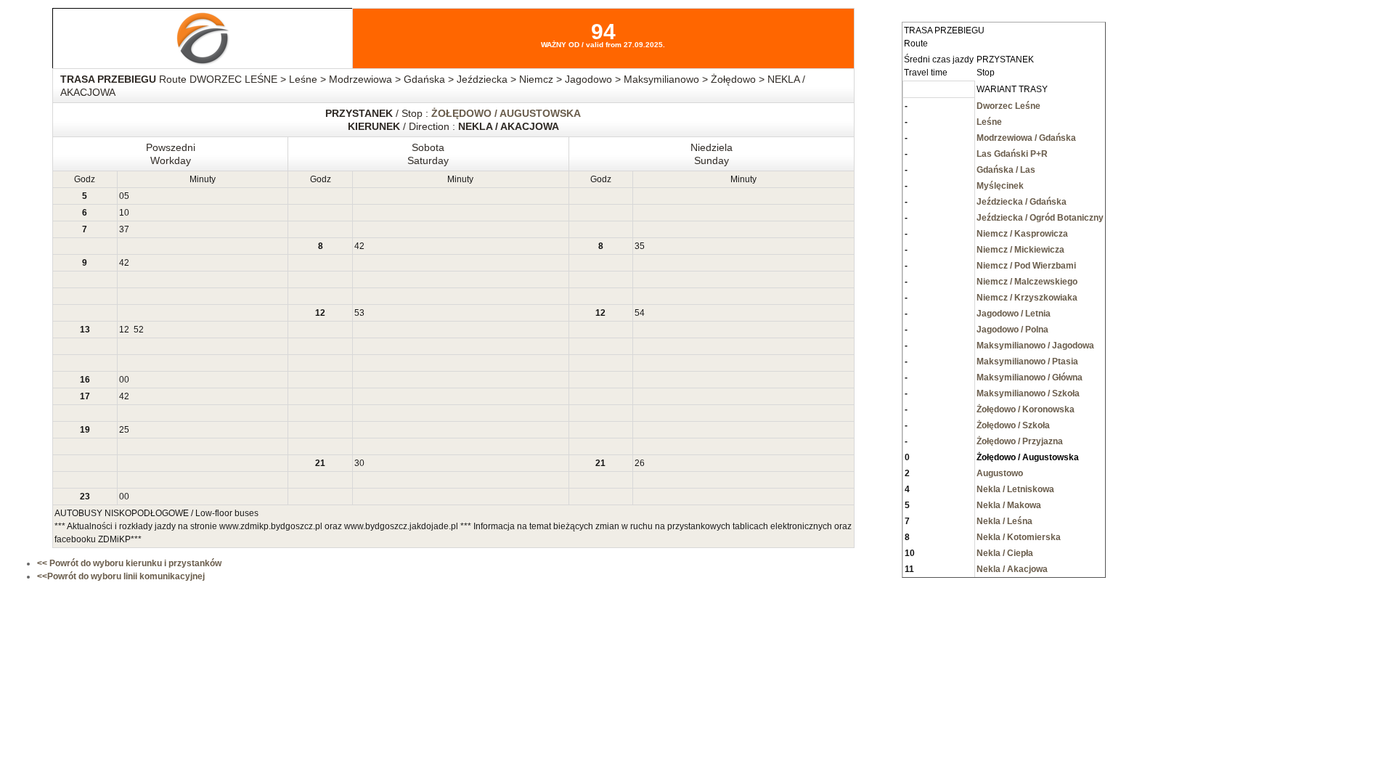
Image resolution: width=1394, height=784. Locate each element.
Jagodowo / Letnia (1014, 314)
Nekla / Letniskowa (1015, 489)
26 (640, 463)
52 (139, 329)
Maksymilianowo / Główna (1030, 377)
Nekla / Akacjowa (1012, 569)
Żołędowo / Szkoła (1013, 425)
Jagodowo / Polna (1012, 329)
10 (124, 213)
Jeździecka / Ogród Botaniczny (1040, 218)
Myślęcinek (1000, 186)
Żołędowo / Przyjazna (1020, 441)
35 (640, 246)
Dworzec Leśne (1008, 106)
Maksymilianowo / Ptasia (1027, 361)
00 (124, 380)
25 (124, 430)
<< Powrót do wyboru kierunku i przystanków (129, 563)
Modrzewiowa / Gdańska (1026, 138)
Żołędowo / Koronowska (1026, 409)
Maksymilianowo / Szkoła (1028, 393)
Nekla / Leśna (1004, 521)
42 (359, 246)
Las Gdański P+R (1012, 154)
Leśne (989, 122)
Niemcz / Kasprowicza (1022, 234)
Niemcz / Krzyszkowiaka (1027, 298)
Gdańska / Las (1006, 170)
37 (124, 229)
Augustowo (1000, 473)
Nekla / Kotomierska (1019, 537)
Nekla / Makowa (1009, 505)
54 (640, 313)
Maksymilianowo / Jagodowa (1035, 345)
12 (124, 329)
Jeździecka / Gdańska (1022, 202)
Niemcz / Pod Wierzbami (1026, 266)
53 (359, 313)
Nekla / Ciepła (1005, 553)
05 (124, 196)
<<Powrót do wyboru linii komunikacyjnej (121, 576)
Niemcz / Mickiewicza (1020, 250)
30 (359, 463)
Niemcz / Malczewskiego (1027, 282)
